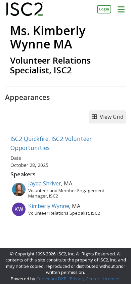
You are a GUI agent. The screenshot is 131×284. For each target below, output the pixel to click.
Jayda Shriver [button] (44, 183)
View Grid (110, 116)
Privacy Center (84, 279)
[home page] (24, 9)
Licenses (112, 279)
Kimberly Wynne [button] (48, 206)
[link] (104, 9)
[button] (121, 9)
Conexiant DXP (51, 279)
